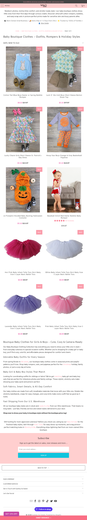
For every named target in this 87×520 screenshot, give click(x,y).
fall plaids (25, 362)
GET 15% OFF (11, 514)
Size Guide (45, 23)
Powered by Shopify (53, 515)
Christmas (67, 364)
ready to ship (44, 406)
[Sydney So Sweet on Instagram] (39, 501)
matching (58, 376)
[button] (43, 517)
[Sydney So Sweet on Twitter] (51, 501)
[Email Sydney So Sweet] (31, 501)
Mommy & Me (30, 427)
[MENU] (1, 5)
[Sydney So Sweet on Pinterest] (43, 501)
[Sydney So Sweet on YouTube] (55, 501)
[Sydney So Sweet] (43, 5)
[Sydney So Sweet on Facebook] (35, 501)
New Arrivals (72, 422)
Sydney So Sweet (38, 515)
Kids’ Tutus (38, 424)
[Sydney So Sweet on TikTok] (47, 501)
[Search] (76, 5)
